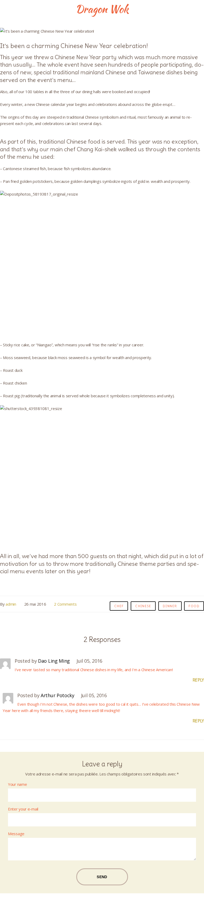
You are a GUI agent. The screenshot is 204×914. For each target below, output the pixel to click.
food (194, 606)
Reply (198, 680)
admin (11, 604)
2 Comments (65, 604)
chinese (143, 606)
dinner (170, 606)
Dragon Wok (101, 9)
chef (119, 606)
